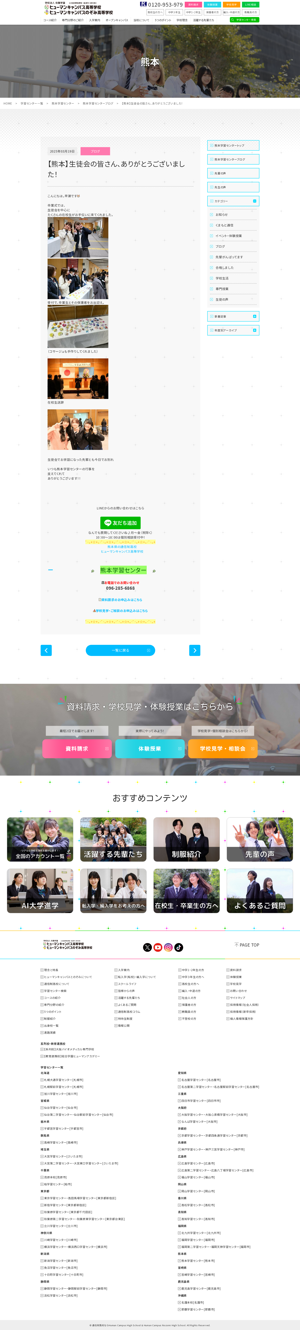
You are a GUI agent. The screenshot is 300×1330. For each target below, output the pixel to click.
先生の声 (220, 187)
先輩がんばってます (229, 257)
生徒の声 (222, 299)
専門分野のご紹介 (73, 20)
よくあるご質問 (127, 1005)
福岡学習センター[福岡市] (198, 1240)
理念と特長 (51, 970)
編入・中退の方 (231, 12)
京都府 (182, 1128)
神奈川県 (46, 1233)
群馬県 (45, 1135)
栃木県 (45, 1121)
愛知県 (182, 1073)
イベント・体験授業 (229, 235)
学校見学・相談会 (223, 748)
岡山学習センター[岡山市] (198, 1191)
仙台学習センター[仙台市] (61, 1107)
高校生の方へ (155, 12)
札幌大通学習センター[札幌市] (64, 1080)
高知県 (182, 1212)
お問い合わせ (238, 991)
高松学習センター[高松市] (198, 1205)
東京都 (45, 1191)
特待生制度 (125, 1018)
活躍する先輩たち (203, 20)
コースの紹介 (52, 998)
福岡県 (182, 1226)
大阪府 (182, 1107)
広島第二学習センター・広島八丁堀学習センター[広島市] (217, 1170)
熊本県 (182, 1254)
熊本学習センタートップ (229, 145)
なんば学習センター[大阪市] (199, 1121)
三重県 (182, 1094)
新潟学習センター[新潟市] (61, 1261)
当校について (141, 20)
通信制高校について (57, 984)
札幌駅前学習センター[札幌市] (64, 1087)
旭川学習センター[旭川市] (61, 1094)
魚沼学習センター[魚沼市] (61, 1267)
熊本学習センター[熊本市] (198, 1261)
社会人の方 (189, 998)
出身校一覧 (51, 1025)
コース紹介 (50, 20)
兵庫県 (182, 1142)
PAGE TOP (249, 945)
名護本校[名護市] (192, 1302)
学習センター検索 (246, 19)
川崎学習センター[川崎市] (61, 1240)
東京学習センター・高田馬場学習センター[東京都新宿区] (80, 1198)
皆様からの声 (126, 991)
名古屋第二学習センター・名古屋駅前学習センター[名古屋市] (220, 1087)
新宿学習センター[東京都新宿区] (65, 1205)
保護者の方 (212, 12)
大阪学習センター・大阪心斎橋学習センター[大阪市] (214, 1114)
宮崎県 (182, 1267)
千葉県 (45, 1170)
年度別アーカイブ (226, 330)
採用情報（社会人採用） (244, 1005)
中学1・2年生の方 (193, 970)
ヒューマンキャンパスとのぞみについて (68, 977)
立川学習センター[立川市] (61, 1226)
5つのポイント (163, 20)
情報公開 (124, 1025)
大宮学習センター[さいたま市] (63, 1156)
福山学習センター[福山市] (198, 1177)
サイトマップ (237, 998)
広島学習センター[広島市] (198, 1163)
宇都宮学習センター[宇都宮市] (64, 1128)
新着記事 (220, 316)
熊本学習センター (63, 103)
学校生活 (222, 278)
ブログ (220, 246)
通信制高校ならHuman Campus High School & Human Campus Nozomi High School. (139, 1325)
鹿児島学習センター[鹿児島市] (201, 1288)
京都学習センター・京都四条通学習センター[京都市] (214, 1135)
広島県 (182, 1156)
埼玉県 (45, 1149)
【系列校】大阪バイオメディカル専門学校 (69, 1049)
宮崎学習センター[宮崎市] (198, 1274)
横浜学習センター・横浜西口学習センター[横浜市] (75, 1247)
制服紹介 (50, 1018)
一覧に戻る (120, 650)
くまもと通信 (225, 225)
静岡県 (45, 1281)
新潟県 (45, 1254)
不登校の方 (189, 1018)
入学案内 (94, 20)
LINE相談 (250, 4)
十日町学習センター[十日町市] (64, 1274)
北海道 (45, 1073)
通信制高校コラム (129, 1011)
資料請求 (193, 4)
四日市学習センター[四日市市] (201, 1101)
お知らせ (222, 214)
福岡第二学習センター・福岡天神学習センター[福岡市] (216, 1247)
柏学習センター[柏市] (58, 1184)
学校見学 (231, 4)
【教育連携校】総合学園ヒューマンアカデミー (72, 1056)
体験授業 (212, 4)
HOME (7, 103)
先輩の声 (220, 173)
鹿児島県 (184, 1281)
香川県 (182, 1198)
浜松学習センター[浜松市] (61, 1295)
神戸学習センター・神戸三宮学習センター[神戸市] (213, 1149)
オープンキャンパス (117, 20)
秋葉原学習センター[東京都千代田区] (68, 1212)
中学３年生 (174, 12)
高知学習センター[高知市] (198, 1219)
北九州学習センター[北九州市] (201, 1233)
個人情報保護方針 (241, 1018)
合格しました (225, 267)
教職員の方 (250, 12)
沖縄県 (182, 1295)
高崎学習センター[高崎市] (61, 1142)
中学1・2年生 (193, 12)
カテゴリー (221, 201)
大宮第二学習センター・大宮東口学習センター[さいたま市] (81, 1163)
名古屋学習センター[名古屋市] (201, 1080)
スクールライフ (127, 984)
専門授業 (222, 288)
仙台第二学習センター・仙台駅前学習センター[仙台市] (78, 1114)
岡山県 (182, 1184)
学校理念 (182, 20)
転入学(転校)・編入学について (137, 977)
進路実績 (50, 1032)
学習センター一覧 (32, 103)
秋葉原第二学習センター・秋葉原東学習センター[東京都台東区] (84, 1219)
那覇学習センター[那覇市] (198, 1309)
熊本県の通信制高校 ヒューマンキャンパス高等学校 (120, 549)
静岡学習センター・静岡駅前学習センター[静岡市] (75, 1288)
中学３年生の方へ (193, 977)
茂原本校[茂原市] (55, 1177)
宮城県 (45, 1101)
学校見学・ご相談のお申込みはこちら (122, 610)
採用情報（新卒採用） (243, 1011)
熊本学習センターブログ (98, 103)
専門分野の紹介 (54, 1005)
